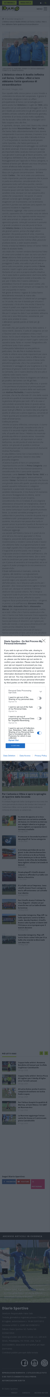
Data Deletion (9, 755)
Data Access (25, 755)
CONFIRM (15, 745)
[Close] (44, 641)
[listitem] (25, 691)
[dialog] (25, 698)
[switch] (39, 698)
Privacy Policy (41, 755)
